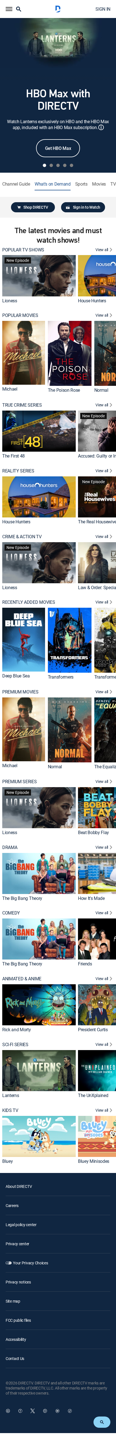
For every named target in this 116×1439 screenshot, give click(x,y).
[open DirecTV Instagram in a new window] (45, 1411)
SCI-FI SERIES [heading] (15, 1045)
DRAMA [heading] (9, 847)
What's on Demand (53, 184)
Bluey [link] (7, 1161)
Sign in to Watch (86, 207)
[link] (39, 275)
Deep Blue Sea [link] (16, 676)
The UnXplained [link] (93, 1095)
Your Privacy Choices (30, 1262)
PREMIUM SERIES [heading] (19, 782)
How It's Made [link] (91, 898)
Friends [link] (85, 964)
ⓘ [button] (101, 127)
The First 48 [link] (13, 456)
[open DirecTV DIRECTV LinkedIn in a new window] (8, 1411)
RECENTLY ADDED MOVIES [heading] (28, 602)
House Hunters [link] (92, 301)
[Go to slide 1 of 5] (44, 165)
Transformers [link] (60, 677)
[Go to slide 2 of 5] (51, 165)
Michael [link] (9, 389)
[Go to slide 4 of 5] (64, 165)
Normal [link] (101, 390)
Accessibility (16, 1339)
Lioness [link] (9, 301)
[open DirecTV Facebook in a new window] (20, 1411)
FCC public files (18, 1320)
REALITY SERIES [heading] (18, 471)
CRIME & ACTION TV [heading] (22, 537)
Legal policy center (21, 1224)
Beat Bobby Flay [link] (93, 832)
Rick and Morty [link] (16, 1029)
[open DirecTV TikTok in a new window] (70, 1411)
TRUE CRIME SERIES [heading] (22, 405)
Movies (99, 184)
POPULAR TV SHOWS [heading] (23, 250)
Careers (12, 1205)
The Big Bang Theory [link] (22, 898)
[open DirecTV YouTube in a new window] (57, 1411)
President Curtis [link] (93, 1029)
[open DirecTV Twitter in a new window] (32, 1411)
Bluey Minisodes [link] (93, 1161)
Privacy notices (18, 1282)
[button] (9, 9)
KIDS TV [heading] (10, 1110)
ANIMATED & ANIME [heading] (21, 979)
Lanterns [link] (10, 1095)
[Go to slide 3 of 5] (58, 165)
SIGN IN (102, 9)
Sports (81, 184)
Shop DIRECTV (35, 207)
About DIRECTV (19, 1186)
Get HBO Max (58, 148)
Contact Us (15, 1358)
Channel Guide (16, 184)
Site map (13, 1301)
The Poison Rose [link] (64, 390)
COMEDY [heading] (11, 913)
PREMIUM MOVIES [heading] (20, 692)
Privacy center (17, 1243)
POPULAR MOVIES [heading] (20, 315)
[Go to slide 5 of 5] (71, 165)
